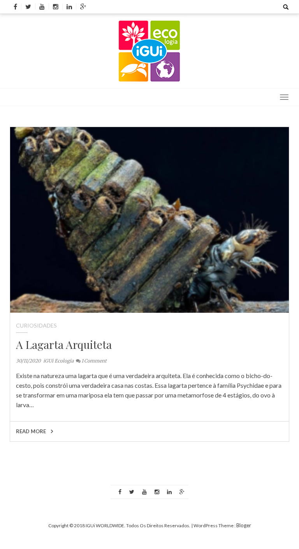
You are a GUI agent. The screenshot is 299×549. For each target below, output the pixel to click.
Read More (31, 431)
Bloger (243, 525)
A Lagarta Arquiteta (64, 344)
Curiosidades (36, 325)
